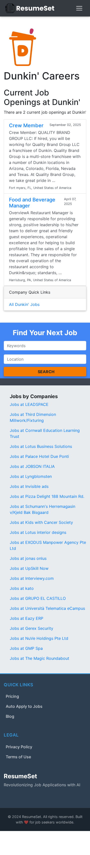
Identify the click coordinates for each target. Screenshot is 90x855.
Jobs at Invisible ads (29, 486)
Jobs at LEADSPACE (29, 404)
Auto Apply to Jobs (24, 706)
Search (46, 371)
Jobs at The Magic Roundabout (39, 658)
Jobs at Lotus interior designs (38, 532)
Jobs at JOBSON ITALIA (32, 466)
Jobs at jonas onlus (28, 558)
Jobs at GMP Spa (26, 648)
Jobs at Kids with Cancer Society (41, 522)
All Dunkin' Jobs (24, 304)
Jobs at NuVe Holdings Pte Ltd (39, 638)
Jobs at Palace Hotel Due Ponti (39, 456)
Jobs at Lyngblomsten (31, 476)
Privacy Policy (19, 746)
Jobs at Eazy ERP (26, 618)
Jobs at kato (22, 588)
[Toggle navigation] (79, 8)
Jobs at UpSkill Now (29, 568)
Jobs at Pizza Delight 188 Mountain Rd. (47, 496)
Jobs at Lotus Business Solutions (41, 446)
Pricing (12, 696)
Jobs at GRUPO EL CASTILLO (38, 598)
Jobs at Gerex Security (31, 628)
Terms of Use (18, 756)
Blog (10, 716)
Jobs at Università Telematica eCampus (47, 608)
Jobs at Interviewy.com (32, 578)
